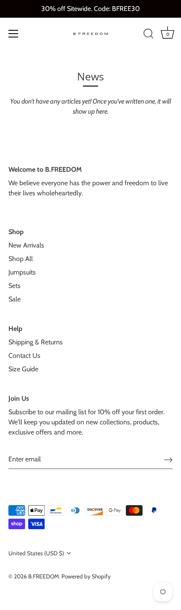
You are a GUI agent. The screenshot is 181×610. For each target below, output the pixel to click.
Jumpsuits (22, 272)
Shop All (20, 259)
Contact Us (24, 356)
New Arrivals (26, 245)
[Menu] (13, 33)
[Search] (148, 35)
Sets (14, 286)
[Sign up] (168, 459)
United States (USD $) (36, 553)
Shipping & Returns (35, 342)
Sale (14, 299)
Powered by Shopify (86, 576)
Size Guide (23, 369)
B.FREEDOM (43, 576)
